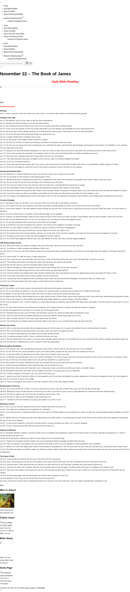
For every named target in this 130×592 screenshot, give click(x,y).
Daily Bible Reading (10, 8)
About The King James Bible (13, 14)
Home (6, 5)
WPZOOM (41, 588)
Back (2, 102)
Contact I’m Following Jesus (17, 21)
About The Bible (9, 11)
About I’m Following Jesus (13, 18)
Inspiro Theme (30, 588)
